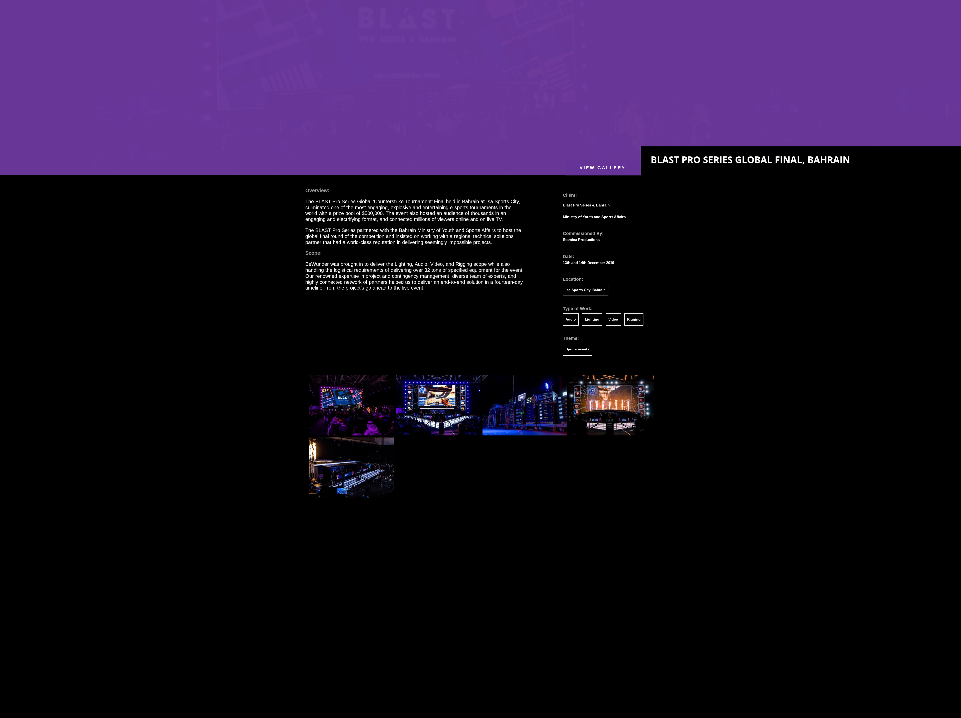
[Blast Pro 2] (351, 496)
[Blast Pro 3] (611, 434)
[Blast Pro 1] (351, 434)
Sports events (577, 349)
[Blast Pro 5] (438, 434)
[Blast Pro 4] (525, 434)
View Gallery (603, 167)
